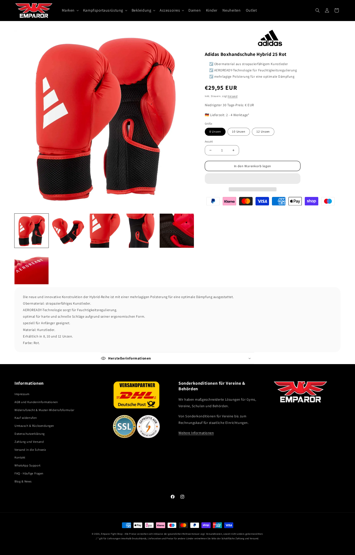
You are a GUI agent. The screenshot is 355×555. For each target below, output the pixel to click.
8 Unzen (215, 131)
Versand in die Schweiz (30, 450)
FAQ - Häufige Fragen (28, 473)
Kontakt (19, 457)
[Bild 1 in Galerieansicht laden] (31, 231)
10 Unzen (238, 131)
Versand (232, 96)
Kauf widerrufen (25, 418)
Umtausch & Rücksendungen (34, 426)
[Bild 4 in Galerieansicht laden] (140, 231)
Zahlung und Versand (29, 442)
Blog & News (23, 481)
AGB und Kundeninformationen (36, 402)
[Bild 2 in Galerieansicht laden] (68, 231)
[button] (252, 178)
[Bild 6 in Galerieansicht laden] (31, 267)
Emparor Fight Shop (111, 533)
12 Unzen (263, 131)
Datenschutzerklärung (29, 434)
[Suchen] (317, 10)
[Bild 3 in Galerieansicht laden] (104, 231)
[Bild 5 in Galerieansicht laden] (177, 231)
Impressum (21, 394)
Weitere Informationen (196, 432)
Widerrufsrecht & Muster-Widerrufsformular (44, 410)
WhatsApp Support (27, 465)
